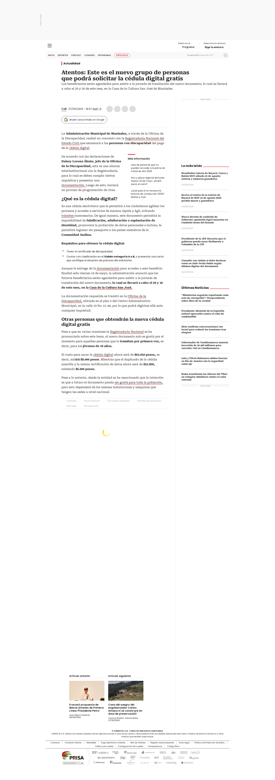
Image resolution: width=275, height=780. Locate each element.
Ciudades (89, 55)
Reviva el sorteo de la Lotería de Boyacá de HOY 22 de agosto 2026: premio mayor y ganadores (201, 198)
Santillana (129, 752)
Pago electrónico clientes (113, 742)
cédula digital (79, 148)
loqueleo (171, 762)
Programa (188, 47)
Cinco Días (144, 757)
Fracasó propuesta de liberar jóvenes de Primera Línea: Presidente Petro (86, 708)
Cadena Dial (155, 757)
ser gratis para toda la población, (139, 382)
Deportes (63, 55)
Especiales (122, 55)
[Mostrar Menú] (49, 45)
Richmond (98, 762)
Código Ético (173, 746)
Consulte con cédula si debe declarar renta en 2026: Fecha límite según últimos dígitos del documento (203, 263)
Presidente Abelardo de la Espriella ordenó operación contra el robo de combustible (202, 314)
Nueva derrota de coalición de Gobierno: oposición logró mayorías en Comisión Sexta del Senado (204, 220)
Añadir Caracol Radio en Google (86, 119)
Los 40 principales (114, 752)
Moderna (114, 762)
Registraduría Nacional (127, 331)
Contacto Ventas (73, 742)
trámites (67, 215)
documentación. (73, 185)
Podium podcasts (129, 762)
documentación (107, 268)
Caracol (195, 752)
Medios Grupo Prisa (72, 763)
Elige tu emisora (214, 47)
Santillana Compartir (146, 752)
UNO (122, 757)
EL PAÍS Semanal (166, 757)
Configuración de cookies (130, 746)
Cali (64, 109)
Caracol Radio (137, 45)
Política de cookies (104, 746)
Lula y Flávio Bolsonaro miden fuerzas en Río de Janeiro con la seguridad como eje (204, 361)
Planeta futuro (180, 757)
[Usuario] (225, 55)
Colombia (71, 400)
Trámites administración (149, 400)
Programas (104, 55)
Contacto (55, 742)
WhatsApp (132, 109)
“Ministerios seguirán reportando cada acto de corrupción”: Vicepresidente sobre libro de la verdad (205, 298)
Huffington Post (105, 757)
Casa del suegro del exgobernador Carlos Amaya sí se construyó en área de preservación (125, 709)
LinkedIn (125, 109)
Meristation (187, 762)
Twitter (117, 109)
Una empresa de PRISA (72, 755)
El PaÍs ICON (143, 762)
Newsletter (219, 55)
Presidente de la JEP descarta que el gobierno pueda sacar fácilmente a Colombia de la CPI (203, 241)
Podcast (76, 55)
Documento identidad (118, 400)
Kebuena (193, 757)
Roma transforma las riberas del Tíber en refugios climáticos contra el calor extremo (204, 377)
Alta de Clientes (137, 742)
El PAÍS (100, 752)
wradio (131, 757)
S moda (157, 762)
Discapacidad (91, 406)
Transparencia (155, 746)
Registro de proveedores (162, 742)
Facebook (109, 109)
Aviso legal (184, 742)
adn (183, 752)
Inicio (51, 55)
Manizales (71, 406)
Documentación (92, 400)
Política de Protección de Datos (209, 742)
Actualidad (71, 63)
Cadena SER (161, 752)
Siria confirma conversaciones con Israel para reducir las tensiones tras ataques (203, 329)
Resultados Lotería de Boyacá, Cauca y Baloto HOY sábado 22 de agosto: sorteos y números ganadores (204, 176)
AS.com (172, 752)
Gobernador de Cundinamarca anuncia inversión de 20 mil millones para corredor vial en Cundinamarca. (204, 345)
